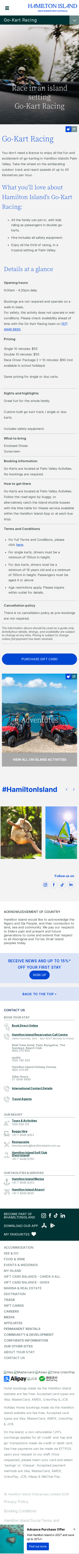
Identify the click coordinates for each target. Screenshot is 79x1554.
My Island (12, 1271)
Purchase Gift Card (39, 659)
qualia (21, 1059)
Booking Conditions (20, 1511)
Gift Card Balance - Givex (26, 1282)
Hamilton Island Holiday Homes (34, 1068)
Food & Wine (14, 1259)
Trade (9, 1300)
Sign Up (39, 975)
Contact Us (14, 1358)
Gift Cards (14, 1306)
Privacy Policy (16, 1501)
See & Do (11, 1253)
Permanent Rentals (22, 1329)
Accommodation (18, 1247)
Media (9, 1317)
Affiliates (13, 1323)
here (19, 545)
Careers (11, 1311)
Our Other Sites (18, 1346)
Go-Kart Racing (20, 19)
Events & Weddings (21, 1265)
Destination (15, 1294)
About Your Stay (19, 1352)
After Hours (21, 1078)
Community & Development (29, 1335)
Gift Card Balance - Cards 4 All (32, 1276)
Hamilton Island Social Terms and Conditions (31, 1523)
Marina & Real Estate (23, 1288)
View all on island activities (39, 760)
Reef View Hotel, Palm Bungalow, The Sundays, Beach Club (38, 1048)
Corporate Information (26, 1340)
